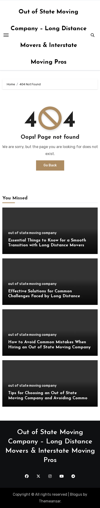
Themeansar (49, 501)
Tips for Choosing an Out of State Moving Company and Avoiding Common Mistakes (49, 398)
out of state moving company (32, 233)
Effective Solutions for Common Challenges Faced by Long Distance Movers (44, 296)
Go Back (50, 165)
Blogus (76, 494)
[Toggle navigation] (6, 35)
